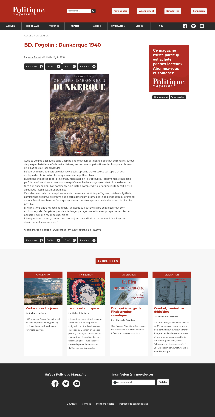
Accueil (10, 26)
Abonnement (146, 11)
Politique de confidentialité (133, 404)
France (75, 26)
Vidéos (140, 26)
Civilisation (118, 26)
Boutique (72, 404)
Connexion (199, 11)
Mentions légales (105, 404)
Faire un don (120, 11)
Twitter (50, 66)
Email (67, 66)
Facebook (31, 66)
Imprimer (85, 66)
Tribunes (53, 26)
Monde (97, 26)
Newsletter (172, 11)
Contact (86, 404)
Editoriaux (32, 26)
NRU (161, 26)
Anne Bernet (34, 57)
